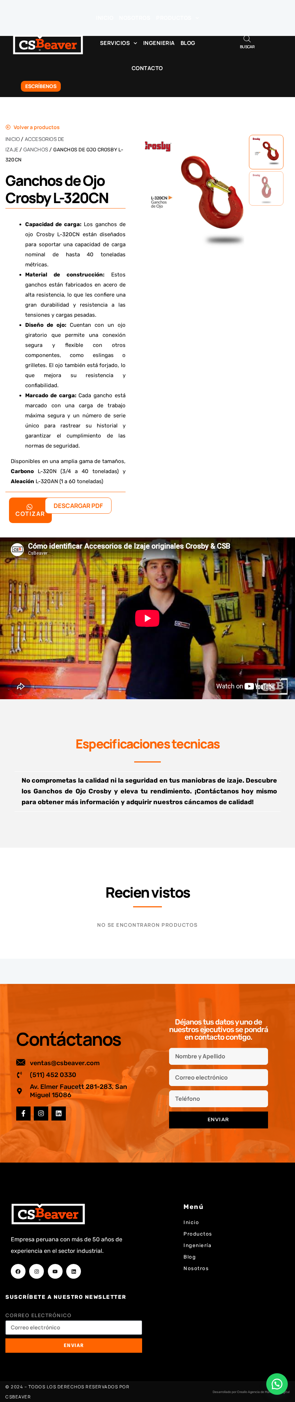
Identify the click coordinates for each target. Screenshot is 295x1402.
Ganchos (35, 149)
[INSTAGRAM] (41, 1114)
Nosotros (134, 18)
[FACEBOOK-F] (23, 1114)
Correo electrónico (38, 1315)
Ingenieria (159, 43)
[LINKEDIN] (58, 1114)
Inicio (104, 18)
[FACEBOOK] (18, 1271)
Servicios (115, 43)
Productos (174, 18)
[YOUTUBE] (55, 1271)
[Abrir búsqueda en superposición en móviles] (247, 38)
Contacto (147, 68)
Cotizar (30, 514)
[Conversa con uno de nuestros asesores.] (277, 1384)
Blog (188, 43)
